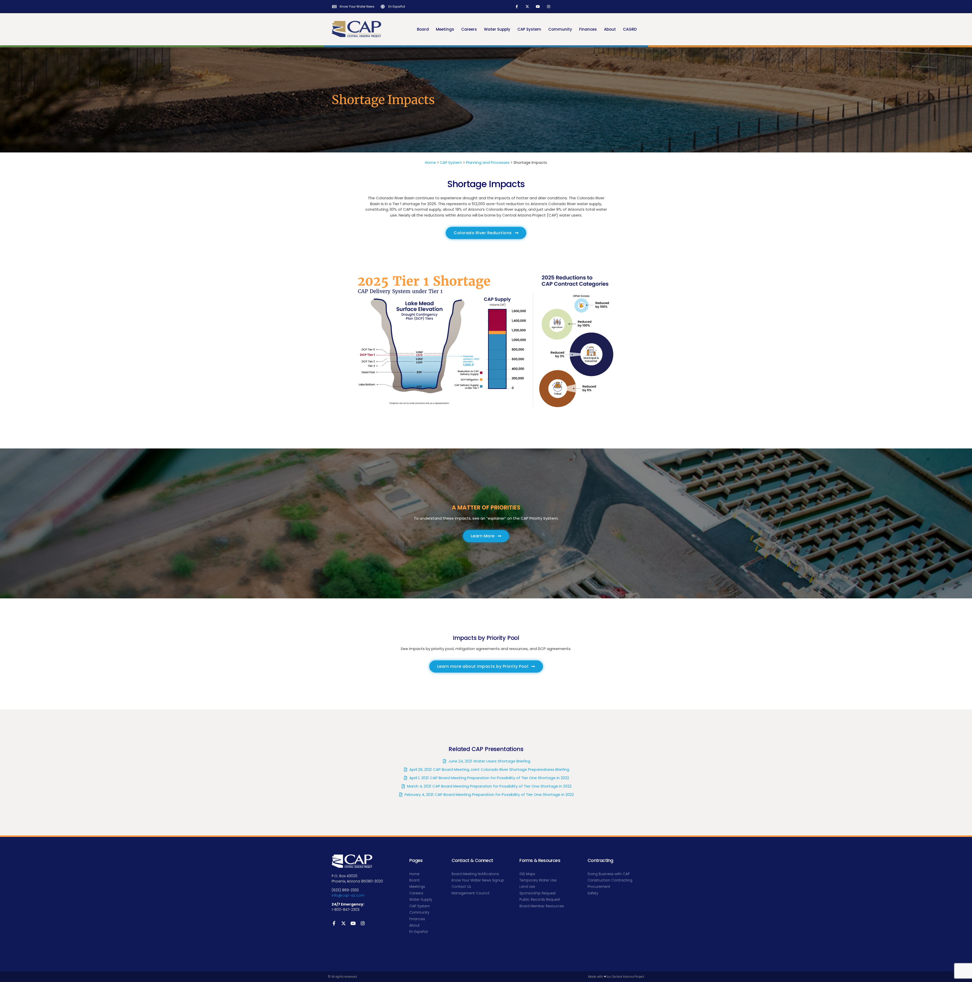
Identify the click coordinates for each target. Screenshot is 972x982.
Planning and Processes (488, 162)
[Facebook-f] (516, 6)
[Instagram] (548, 6)
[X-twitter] (527, 6)
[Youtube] (538, 6)
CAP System (451, 162)
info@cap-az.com (348, 895)
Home (430, 162)
